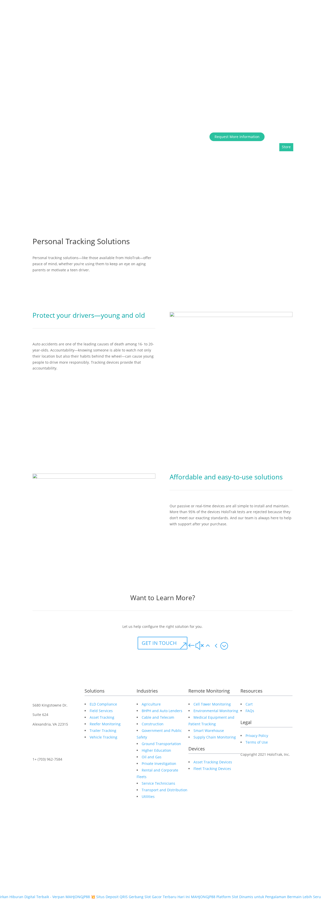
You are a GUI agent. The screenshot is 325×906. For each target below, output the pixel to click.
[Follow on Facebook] (57, 821)
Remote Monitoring (292, 28)
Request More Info (284, 84)
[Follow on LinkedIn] (36, 821)
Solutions (243, 28)
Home (213, 28)
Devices (184, 190)
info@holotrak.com (48, 768)
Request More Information (237, 136)
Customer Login (280, 137)
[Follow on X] (47, 821)
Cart (271, 145)
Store (307, 84)
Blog (261, 84)
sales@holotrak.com (49, 778)
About (227, 28)
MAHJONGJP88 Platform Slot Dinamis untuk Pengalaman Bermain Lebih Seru (256, 896)
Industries (263, 28)
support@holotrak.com (51, 787)
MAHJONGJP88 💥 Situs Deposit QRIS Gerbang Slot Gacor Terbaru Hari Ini (128, 896)
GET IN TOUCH (159, 643)
